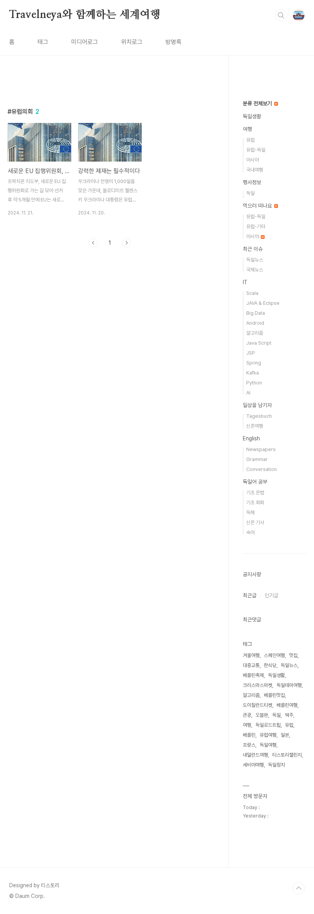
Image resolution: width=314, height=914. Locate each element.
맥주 (289, 715)
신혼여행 (254, 426)
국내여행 (254, 170)
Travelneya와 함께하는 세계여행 (84, 15)
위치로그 (131, 42)
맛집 (293, 655)
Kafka (252, 373)
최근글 (250, 595)
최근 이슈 (253, 249)
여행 (247, 129)
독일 (250, 193)
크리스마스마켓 (257, 685)
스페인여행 (274, 655)
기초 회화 (255, 502)
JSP (250, 353)
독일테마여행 (289, 685)
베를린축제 (253, 675)
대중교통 (251, 665)
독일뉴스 (254, 260)
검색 (281, 15)
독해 (250, 512)
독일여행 (268, 745)
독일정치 (276, 765)
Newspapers (261, 449)
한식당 (270, 665)
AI (248, 393)
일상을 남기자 (257, 405)
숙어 (250, 532)
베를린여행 (287, 705)
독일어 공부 (255, 482)
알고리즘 (254, 333)
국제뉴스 (254, 270)
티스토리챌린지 (287, 755)
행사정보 (252, 182)
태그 (43, 42)
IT (245, 282)
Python (254, 383)
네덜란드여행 (255, 755)
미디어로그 (84, 42)
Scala (252, 293)
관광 (247, 715)
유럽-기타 (255, 226)
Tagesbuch (259, 416)
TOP (299, 888)
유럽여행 (268, 735)
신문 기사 (255, 522)
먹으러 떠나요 (258, 206)
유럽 (250, 140)
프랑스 (249, 745)
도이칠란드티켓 (257, 705)
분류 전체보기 (258, 103)
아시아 (252, 160)
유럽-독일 (255, 150)
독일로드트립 (268, 725)
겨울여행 (251, 655)
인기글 (271, 595)
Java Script (258, 343)
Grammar (257, 459)
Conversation (261, 469)
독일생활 (252, 116)
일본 (285, 735)
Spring (253, 363)
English (251, 438)
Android (255, 323)
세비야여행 (253, 765)
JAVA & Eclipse (263, 303)
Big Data (255, 313)
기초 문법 (255, 492)
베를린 (249, 735)
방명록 (173, 42)
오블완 (261, 715)
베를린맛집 (274, 695)
